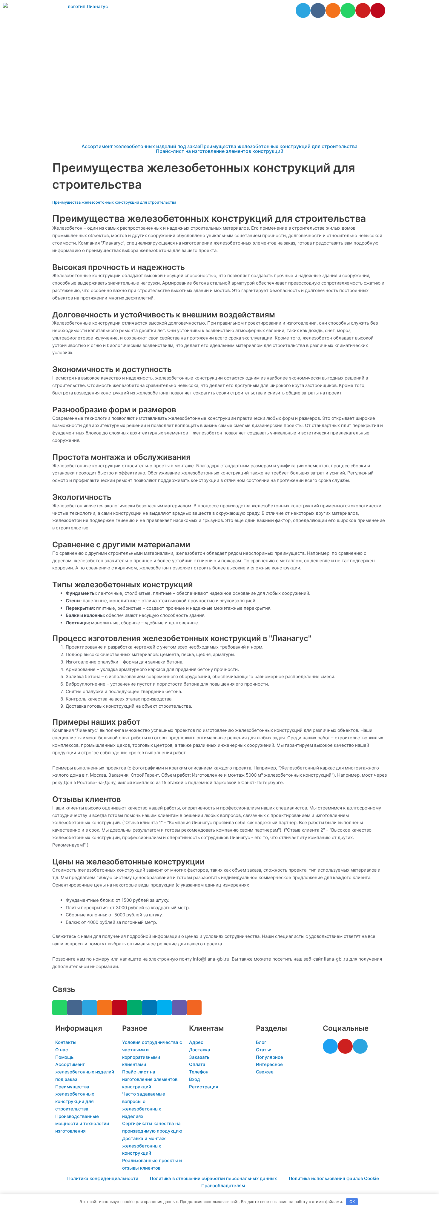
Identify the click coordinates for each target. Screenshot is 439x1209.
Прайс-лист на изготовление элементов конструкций (219, 151)
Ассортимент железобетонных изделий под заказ (141, 146)
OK (352, 1201)
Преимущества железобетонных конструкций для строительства (278, 146)
